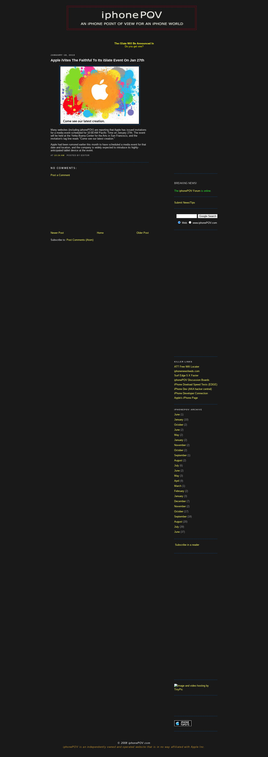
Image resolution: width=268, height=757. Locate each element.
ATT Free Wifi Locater (186, 366)
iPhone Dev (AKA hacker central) (193, 389)
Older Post (143, 232)
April (176, 480)
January (178, 419)
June (177, 414)
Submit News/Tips (184, 202)
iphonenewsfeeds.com (187, 371)
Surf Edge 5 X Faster (186, 375)
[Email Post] (66, 155)
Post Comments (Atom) (80, 239)
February (179, 491)
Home (100, 232)
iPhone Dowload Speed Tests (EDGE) (195, 384)
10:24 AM (59, 155)
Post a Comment (60, 175)
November (180, 445)
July (176, 465)
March (177, 485)
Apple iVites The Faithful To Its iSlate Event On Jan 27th (97, 60)
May (176, 434)
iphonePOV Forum (189, 190)
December (180, 501)
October (178, 424)
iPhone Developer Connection (191, 393)
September (180, 455)
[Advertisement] (134, 36)
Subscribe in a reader (187, 544)
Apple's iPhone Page (186, 397)
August (178, 460)
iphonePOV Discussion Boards (191, 379)
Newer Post (57, 232)
